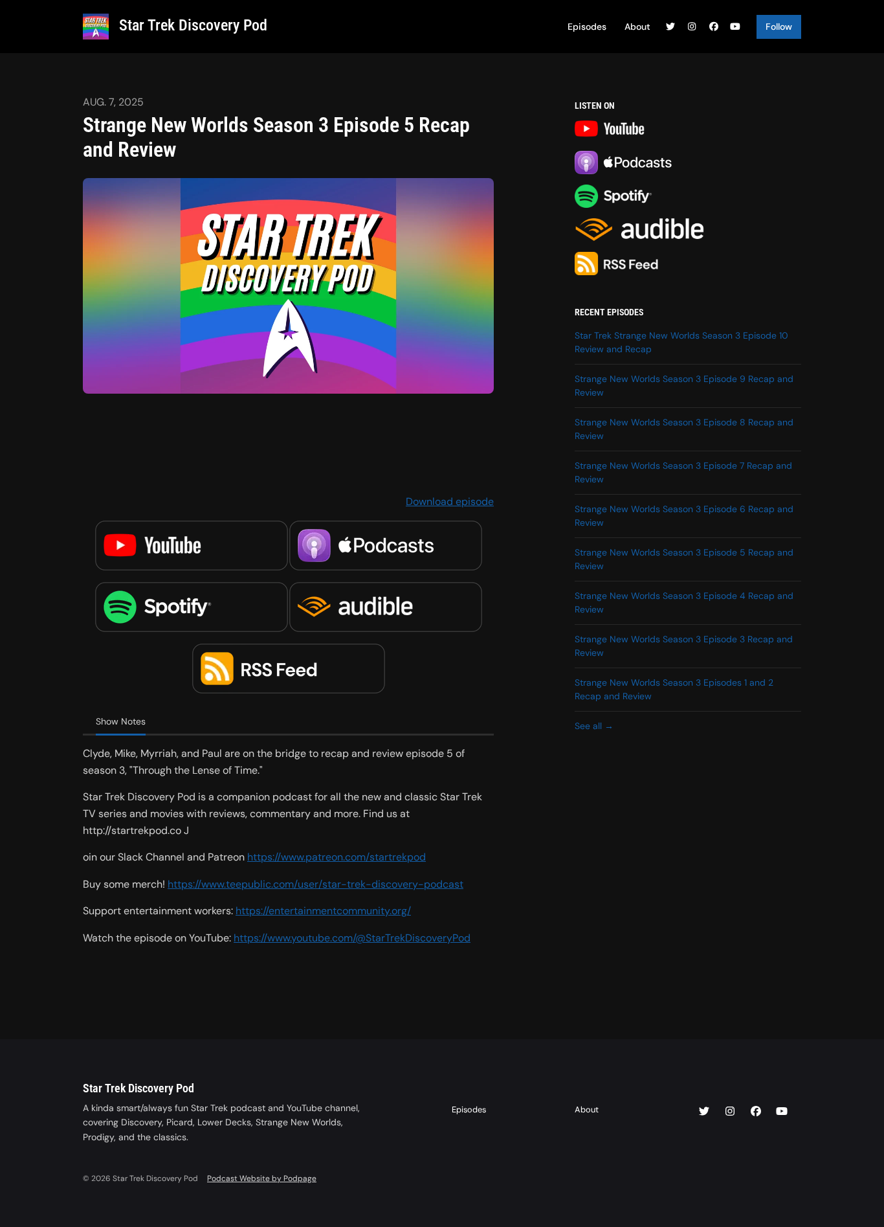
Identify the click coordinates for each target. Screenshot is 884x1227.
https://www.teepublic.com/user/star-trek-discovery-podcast (315, 884)
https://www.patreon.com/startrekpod (336, 857)
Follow (779, 26)
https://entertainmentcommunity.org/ (323, 910)
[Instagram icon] (730, 1112)
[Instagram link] (692, 27)
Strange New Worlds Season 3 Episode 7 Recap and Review (683, 472)
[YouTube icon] (781, 1112)
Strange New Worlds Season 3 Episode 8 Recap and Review (684, 429)
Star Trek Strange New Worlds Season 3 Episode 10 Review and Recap (681, 342)
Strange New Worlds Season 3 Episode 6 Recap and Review (684, 515)
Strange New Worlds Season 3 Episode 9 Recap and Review (684, 385)
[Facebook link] (714, 27)
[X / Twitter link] (670, 27)
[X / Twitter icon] (704, 1112)
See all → (594, 726)
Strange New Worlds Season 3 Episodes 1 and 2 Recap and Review (674, 689)
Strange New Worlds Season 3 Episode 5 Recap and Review (684, 559)
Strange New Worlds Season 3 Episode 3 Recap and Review (684, 646)
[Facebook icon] (755, 1112)
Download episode (450, 501)
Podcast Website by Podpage (261, 1178)
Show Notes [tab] (121, 721)
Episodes (587, 26)
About (637, 26)
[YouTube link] (736, 27)
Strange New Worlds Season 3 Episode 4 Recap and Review (684, 602)
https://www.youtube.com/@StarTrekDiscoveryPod (352, 938)
